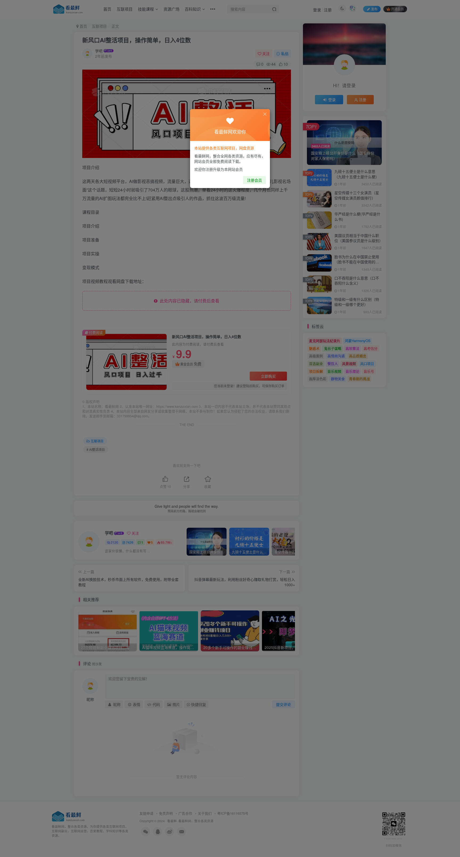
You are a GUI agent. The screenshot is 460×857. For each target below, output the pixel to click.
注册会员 (254, 180)
